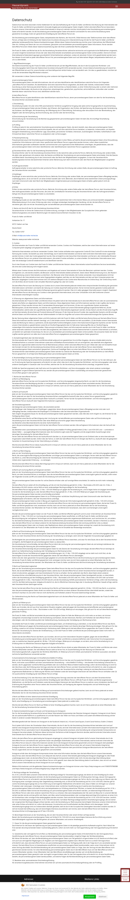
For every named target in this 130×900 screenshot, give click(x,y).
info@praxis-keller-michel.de (109, 2)
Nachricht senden (125, 879)
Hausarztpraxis (20, 5)
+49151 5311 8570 (93, 2)
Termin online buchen (125, 872)
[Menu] (116, 6)
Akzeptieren (90, 896)
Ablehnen (102, 896)
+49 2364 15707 (82, 2)
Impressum (25, 896)
